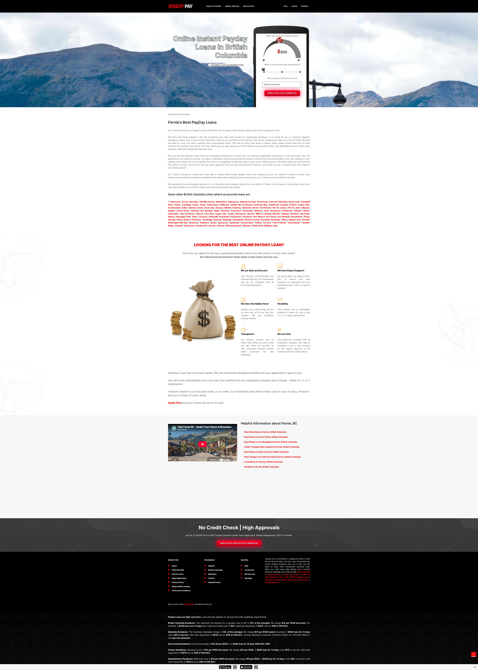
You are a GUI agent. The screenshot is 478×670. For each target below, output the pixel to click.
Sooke (213, 222)
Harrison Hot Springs (201, 210)
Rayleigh (227, 219)
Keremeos (275, 210)
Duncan (219, 207)
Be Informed (250, 574)
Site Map (248, 578)
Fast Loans (304, 580)
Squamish (234, 222)
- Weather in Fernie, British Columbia (261, 467)
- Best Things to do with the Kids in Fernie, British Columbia (272, 457)
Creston (284, 204)
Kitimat (297, 210)
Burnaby (194, 201)
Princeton (196, 219)
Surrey (185, 201)
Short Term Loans (290, 580)
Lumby (231, 213)
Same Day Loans (291, 574)
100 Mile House (206, 201)
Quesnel (218, 219)
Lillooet (199, 213)
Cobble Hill (235, 204)
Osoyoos (203, 216)
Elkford (227, 207)
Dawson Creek (195, 207)
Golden (171, 210)
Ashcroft (273, 201)
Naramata (304, 213)
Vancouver (175, 201)
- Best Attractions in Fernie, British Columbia (264, 432)
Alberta (211, 566)
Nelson (171, 216)
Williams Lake (270, 225)
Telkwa (258, 222)
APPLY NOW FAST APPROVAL (282, 93)
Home (174, 566)
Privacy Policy (178, 582)
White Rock (257, 225)
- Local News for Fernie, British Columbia (263, 462)
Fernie (256, 207)
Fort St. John (294, 207)
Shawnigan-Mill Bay (178, 222)
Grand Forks (183, 210)
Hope (216, 210)
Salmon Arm (295, 219)
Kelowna (258, 210)
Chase (203, 204)
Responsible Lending (181, 586)
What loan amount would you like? (282, 36)
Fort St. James (279, 207)
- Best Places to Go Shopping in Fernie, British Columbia (270, 442)
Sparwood (223, 222)
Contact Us (249, 570)
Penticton (247, 216)
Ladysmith (173, 213)
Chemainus (212, 204)
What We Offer (178, 570)
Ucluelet (179, 225)
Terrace (267, 222)
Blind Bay (283, 201)
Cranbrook (274, 204)
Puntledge (207, 219)
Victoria (220, 225)
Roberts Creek (252, 219)
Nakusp (285, 213)
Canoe (177, 204)
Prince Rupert (183, 219)
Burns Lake (294, 201)
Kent (266, 210)
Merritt (250, 213)
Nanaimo (294, 213)
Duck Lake (209, 207)
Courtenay (247, 204)
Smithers (204, 222)
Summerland (247, 222)
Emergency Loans (273, 580)
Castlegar (186, 204)
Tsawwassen (293, 222)
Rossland (275, 219)
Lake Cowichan (187, 213)
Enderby (237, 207)
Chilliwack (224, 204)
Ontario (211, 578)
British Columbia (215, 570)
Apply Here (175, 402)
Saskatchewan (214, 582)
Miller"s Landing (263, 213)
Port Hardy (271, 216)
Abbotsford (221, 201)
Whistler (246, 225)
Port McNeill (283, 216)
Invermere (236, 210)
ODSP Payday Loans (299, 577)
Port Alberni (259, 216)
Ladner (306, 210)
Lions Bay (209, 213)
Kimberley (287, 210)
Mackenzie (241, 213)
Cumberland (174, 207)
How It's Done (177, 574)
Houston (225, 210)
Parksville (213, 216)
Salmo (284, 219)
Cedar (195, 204)
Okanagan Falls (183, 216)
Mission (276, 213)
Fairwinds (246, 207)
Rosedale (265, 219)
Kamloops (248, 210)
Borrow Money (303, 572)
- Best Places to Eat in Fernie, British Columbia (265, 437)
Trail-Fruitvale (279, 222)
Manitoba (212, 574)
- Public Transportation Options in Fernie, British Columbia (271, 447)
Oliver (195, 216)
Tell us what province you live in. (282, 78)
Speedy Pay (189, 604)
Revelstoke (238, 219)
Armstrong (262, 201)
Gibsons (305, 207)
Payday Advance (274, 574)
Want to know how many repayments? (282, 64)
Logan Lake (220, 213)
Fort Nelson (265, 207)
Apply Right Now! (179, 578)
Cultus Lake (303, 204)
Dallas (184, 207)
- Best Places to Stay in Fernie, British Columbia (266, 452)
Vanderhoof (201, 225)
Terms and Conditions (181, 590)
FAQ (246, 566)
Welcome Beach (233, 225)
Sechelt (305, 219)
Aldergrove (233, 201)
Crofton (293, 204)
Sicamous (194, 222)
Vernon (212, 225)
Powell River (297, 216)
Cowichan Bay (260, 204)
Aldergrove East (248, 201)
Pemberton (235, 216)
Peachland (224, 216)
